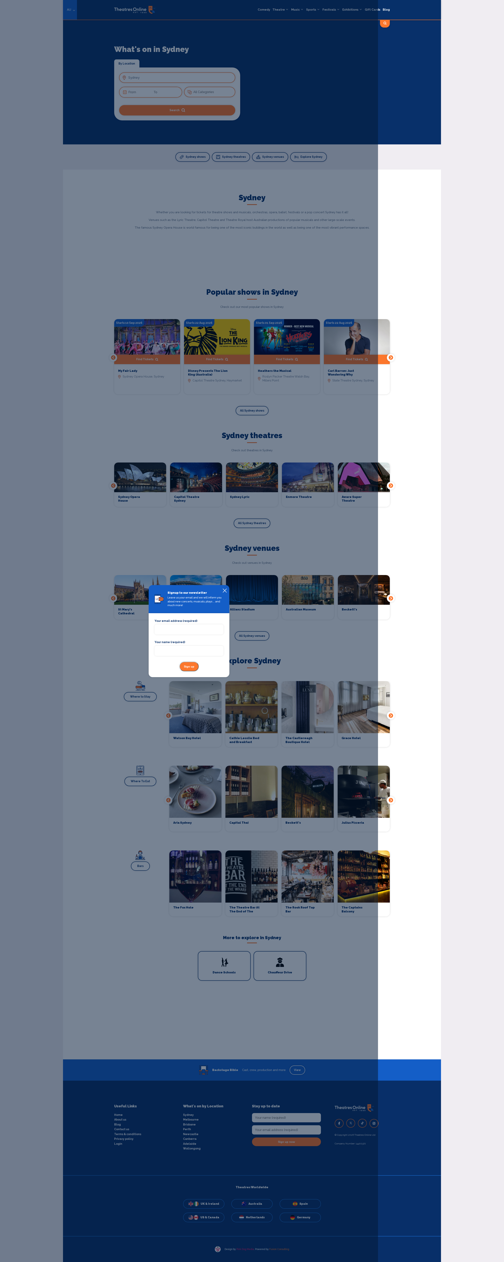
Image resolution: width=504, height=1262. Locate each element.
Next (391, 358)
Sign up (189, 666)
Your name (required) (170, 642)
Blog (386, 9)
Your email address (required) (176, 620)
